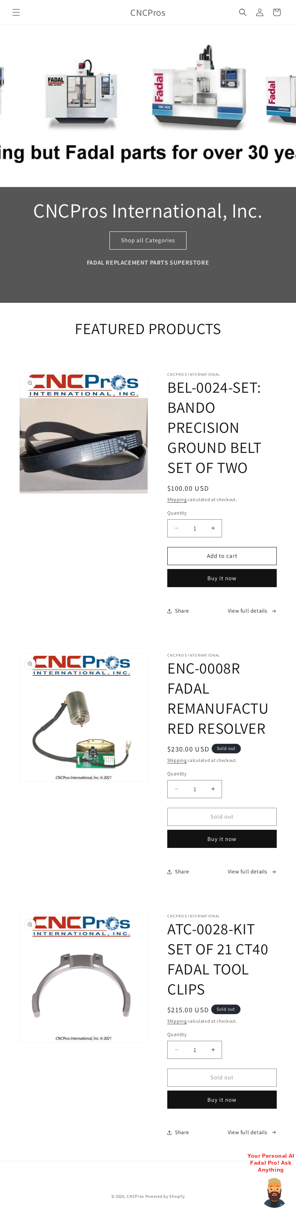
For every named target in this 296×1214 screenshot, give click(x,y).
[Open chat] (274, 1192)
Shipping (177, 499)
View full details (247, 610)
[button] (16, 12)
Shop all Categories (148, 240)
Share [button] (182, 610)
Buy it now (222, 578)
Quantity (177, 513)
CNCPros (135, 1196)
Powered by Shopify (165, 1196)
